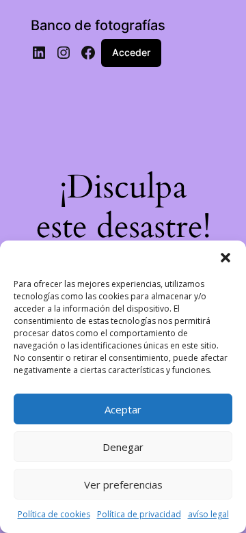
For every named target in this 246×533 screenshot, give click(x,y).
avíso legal (208, 514)
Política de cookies (54, 514)
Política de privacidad (139, 514)
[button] (225, 257)
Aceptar (123, 409)
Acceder (131, 52)
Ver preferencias (123, 484)
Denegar (123, 447)
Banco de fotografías (98, 25)
